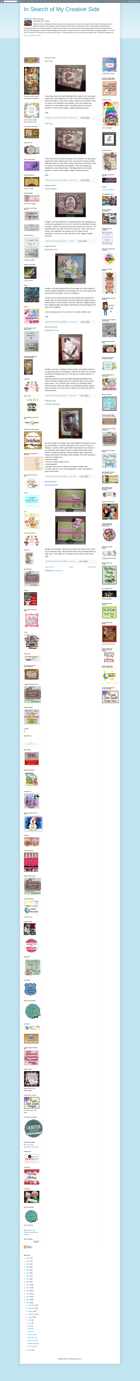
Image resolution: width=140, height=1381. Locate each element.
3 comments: (73, 476)
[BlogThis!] (83, 118)
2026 (28, 1258)
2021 (28, 1273)
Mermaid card (51, 249)
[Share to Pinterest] (88, 118)
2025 (28, 1261)
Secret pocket (51, 485)
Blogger (79, 1359)
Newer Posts (49, 567)
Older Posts (92, 567)
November (31, 1308)
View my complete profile (32, 35)
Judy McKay (39, 19)
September (32, 1314)
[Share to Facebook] (87, 118)
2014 (28, 1294)
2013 (28, 1297)
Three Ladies (51, 189)
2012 (28, 1300)
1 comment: (71, 241)
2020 (28, 1276)
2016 (28, 1288)
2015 (28, 1291)
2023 (28, 1267)
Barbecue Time (52, 330)
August (30, 1317)
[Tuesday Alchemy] (109, 661)
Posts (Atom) (58, 570)
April (29, 1350)
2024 (28, 1264)
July (29, 1320)
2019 (28, 1279)
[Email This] (81, 118)
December (31, 1305)
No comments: (73, 117)
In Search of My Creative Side (62, 9)
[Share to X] (85, 118)
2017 (28, 1285)
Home (71, 567)
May (29, 1326)
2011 (28, 1302)
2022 (28, 1270)
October (31, 1311)
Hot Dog (48, 61)
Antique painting (52, 404)
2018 (28, 1282)
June (30, 1323)
